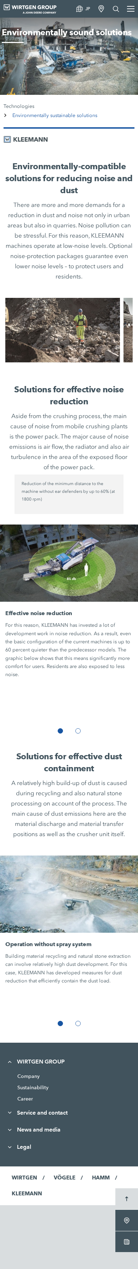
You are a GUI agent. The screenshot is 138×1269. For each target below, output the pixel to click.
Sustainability (32, 1087)
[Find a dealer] (101, 9)
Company (28, 1076)
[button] (60, 731)
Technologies (19, 106)
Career (25, 1099)
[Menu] (130, 9)
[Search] (116, 9)
